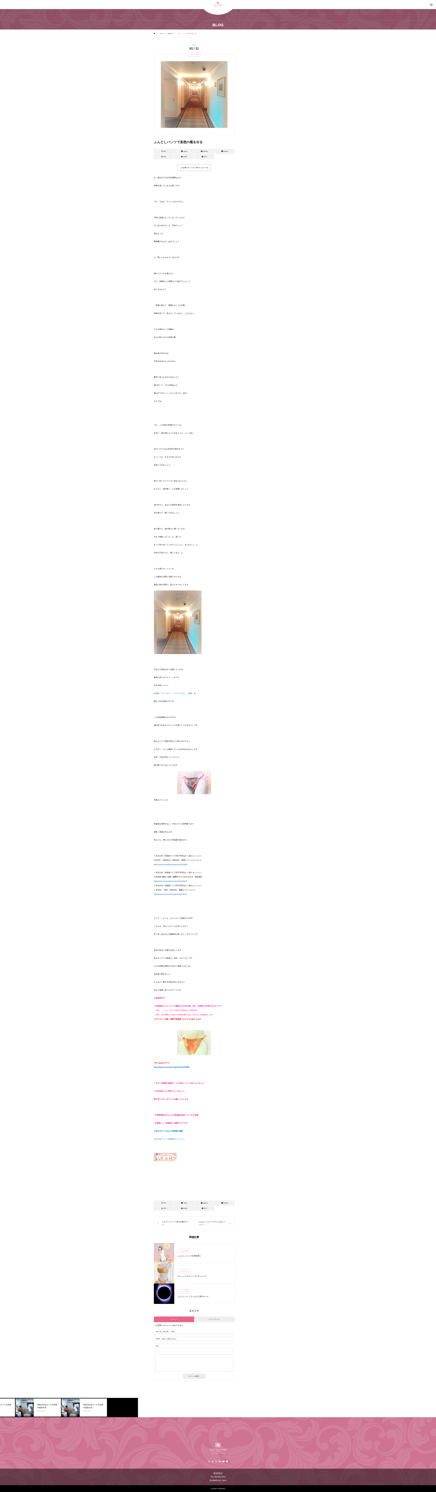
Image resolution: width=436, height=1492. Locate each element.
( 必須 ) (165, 1331)
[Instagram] (209, 1461)
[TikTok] (213, 1461)
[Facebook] (220, 1461)
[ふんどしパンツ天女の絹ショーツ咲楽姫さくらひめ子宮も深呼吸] (218, 4)
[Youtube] (223, 1461)
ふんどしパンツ (185, 1271)
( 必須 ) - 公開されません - (166, 1339)
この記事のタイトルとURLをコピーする (194, 167)
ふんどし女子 (194, 54)
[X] (216, 1461)
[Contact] (227, 1461)
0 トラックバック (214, 1319)
